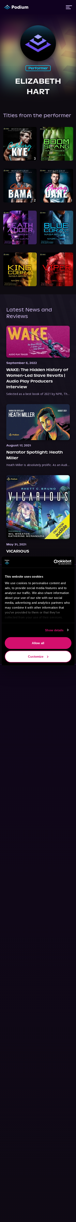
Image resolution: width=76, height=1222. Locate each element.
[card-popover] (20, 144)
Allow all (38, 643)
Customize (35, 656)
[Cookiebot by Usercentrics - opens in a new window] (54, 562)
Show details (54, 630)
